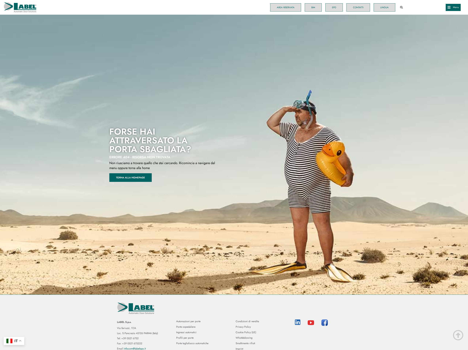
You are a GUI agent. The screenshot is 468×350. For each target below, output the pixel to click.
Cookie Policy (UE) (246, 332)
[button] (401, 7)
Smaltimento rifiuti (245, 343)
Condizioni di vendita (247, 321)
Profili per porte (185, 338)
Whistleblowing (244, 338)
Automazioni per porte (188, 321)
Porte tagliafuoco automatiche (192, 343)
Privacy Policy (243, 327)
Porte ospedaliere (185, 327)
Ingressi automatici (186, 332)
